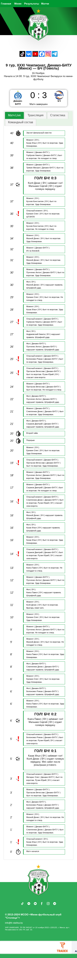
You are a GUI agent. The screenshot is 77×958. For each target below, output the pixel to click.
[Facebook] (42, 55)
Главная (6, 3)
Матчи (45, 3)
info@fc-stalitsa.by (14, 923)
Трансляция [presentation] (36, 115)
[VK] (29, 55)
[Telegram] (54, 55)
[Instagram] (48, 55)
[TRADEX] (62, 947)
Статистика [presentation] (57, 115)
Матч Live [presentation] (14, 115)
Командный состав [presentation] (20, 122)
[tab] (14, 115)
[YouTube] (35, 55)
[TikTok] (22, 55)
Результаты (31, 3)
